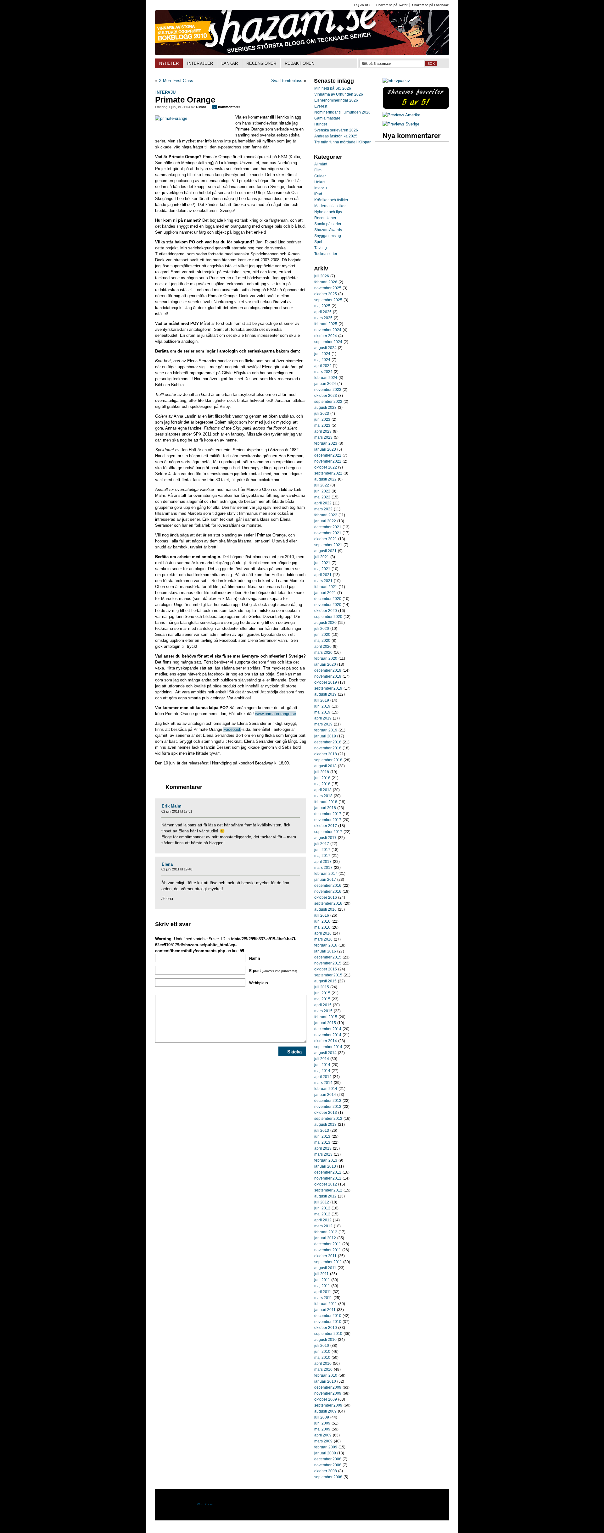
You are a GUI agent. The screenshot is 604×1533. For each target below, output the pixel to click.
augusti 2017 (325, 838)
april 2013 (323, 1148)
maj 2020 (322, 640)
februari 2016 (325, 945)
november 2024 (327, 330)
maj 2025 (322, 306)
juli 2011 (321, 1274)
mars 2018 (323, 796)
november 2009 (327, 1393)
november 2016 (327, 891)
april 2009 (323, 1435)
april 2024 (323, 366)
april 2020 (323, 646)
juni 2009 (322, 1423)
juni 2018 (322, 778)
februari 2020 (325, 658)
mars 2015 (323, 1011)
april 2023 (323, 431)
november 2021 (327, 533)
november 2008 (327, 1465)
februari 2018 (325, 802)
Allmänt (320, 164)
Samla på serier (327, 224)
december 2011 (327, 1244)
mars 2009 (323, 1441)
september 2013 (328, 1118)
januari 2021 (325, 593)
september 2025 (328, 300)
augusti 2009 (325, 1411)
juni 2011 (322, 1280)
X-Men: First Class (176, 80)
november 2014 (327, 1035)
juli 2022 (321, 485)
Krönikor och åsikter (331, 200)
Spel (318, 242)
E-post (273, 971)
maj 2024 (322, 360)
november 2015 (327, 963)
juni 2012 (322, 1208)
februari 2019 (325, 730)
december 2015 (327, 957)
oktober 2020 (325, 610)
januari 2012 (325, 1238)
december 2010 (327, 1316)
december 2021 (327, 527)
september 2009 (328, 1405)
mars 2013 (323, 1154)
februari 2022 (325, 515)
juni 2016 (322, 921)
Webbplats (258, 983)
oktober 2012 (325, 1184)
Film (318, 170)
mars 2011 (323, 1298)
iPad (318, 194)
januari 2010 (325, 1381)
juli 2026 (321, 276)
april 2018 (323, 790)
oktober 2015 (325, 969)
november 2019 (327, 676)
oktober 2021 (325, 539)
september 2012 (328, 1190)
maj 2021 (322, 569)
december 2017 (327, 814)
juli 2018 (321, 772)
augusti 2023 (325, 407)
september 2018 (328, 760)
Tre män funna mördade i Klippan (343, 142)
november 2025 (327, 288)
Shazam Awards (328, 230)
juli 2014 (321, 1059)
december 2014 (327, 1029)
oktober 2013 (325, 1112)
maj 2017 (322, 855)
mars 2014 (323, 1082)
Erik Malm (172, 806)
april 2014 (323, 1077)
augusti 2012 (325, 1196)
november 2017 (327, 820)
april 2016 (323, 933)
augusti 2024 (325, 348)
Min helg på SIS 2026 (332, 88)
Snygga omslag (327, 236)
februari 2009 (325, 1447)
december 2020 (327, 599)
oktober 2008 (325, 1471)
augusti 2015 (325, 981)
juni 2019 (322, 706)
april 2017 (323, 861)
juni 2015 (322, 993)
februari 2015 (325, 1017)
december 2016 (327, 885)
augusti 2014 (325, 1053)
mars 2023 (323, 437)
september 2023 (328, 401)
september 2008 (328, 1477)
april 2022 (323, 503)
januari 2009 (325, 1453)
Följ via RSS (363, 5)
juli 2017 (321, 843)
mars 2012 (323, 1226)
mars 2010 (323, 1369)
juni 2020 (322, 634)
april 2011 (322, 1292)
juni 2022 (322, 491)
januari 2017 (325, 879)
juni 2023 (322, 419)
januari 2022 (325, 521)
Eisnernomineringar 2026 (336, 100)
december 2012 (327, 1172)
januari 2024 (325, 383)
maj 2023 (322, 425)
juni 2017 (322, 849)
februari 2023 (325, 443)
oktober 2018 (325, 754)
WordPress (205, 1504)
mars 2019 (323, 724)
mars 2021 (323, 581)
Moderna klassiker (330, 206)
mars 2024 (323, 371)
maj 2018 (322, 784)
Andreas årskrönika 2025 (335, 136)
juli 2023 (321, 413)
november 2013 (327, 1106)
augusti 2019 (325, 694)
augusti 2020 (325, 622)
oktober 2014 (325, 1041)
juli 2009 (321, 1417)
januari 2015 (325, 1023)
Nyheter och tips (328, 212)
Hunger (320, 124)
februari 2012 (325, 1232)
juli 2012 (321, 1202)
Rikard (201, 107)
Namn (254, 958)
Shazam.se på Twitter (391, 5)
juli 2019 (321, 700)
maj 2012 (322, 1214)
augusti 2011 (325, 1268)
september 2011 (328, 1262)
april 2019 (323, 718)
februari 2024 (325, 377)
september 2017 (328, 832)
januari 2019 (325, 736)
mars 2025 (323, 318)
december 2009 (327, 1387)
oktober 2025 (325, 294)
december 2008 (327, 1459)
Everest (320, 106)
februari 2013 (325, 1160)
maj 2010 (322, 1357)
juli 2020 (321, 628)
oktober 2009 (325, 1399)
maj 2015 (322, 999)
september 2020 (328, 616)
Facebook (232, 729)
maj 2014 (322, 1071)
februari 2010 (325, 1375)
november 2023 (327, 389)
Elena (167, 864)
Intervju (165, 92)
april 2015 (323, 1005)
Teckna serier (325, 254)
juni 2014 (322, 1065)
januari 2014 (325, 1094)
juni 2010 (322, 1351)
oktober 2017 (325, 826)
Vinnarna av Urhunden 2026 (338, 94)
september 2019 (328, 688)
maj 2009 (322, 1429)
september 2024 (328, 342)
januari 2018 (325, 808)
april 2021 (323, 575)
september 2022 (328, 473)
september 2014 (328, 1047)
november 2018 (327, 748)
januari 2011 (325, 1310)
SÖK (431, 63)
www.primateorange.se (275, 713)
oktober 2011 (325, 1256)
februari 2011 (325, 1304)
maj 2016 (322, 927)
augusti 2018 (325, 766)
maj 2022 (322, 497)
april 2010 (323, 1363)
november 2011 (327, 1250)
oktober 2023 (325, 395)
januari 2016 (325, 951)
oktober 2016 (325, 897)
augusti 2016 (325, 909)
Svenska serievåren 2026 (336, 130)
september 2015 (328, 975)
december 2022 (327, 455)
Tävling (320, 248)
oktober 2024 (325, 336)
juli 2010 (321, 1345)
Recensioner (325, 218)
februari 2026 (325, 282)
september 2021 (328, 545)
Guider (320, 176)
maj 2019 (322, 712)
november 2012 (327, 1178)
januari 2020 (325, 664)
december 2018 (327, 742)
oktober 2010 (325, 1327)
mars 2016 (323, 939)
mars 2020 (323, 652)
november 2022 (327, 461)
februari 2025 (325, 324)
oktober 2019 (325, 682)
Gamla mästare (327, 118)
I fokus (319, 182)
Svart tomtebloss (286, 80)
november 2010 (327, 1321)
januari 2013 (325, 1166)
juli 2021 (321, 557)
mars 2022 (323, 509)
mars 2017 (323, 867)
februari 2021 (325, 587)
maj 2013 (322, 1142)
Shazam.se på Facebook (430, 5)
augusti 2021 (325, 551)
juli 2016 (321, 915)
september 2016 (328, 903)
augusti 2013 (325, 1124)
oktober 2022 (325, 467)
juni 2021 (322, 563)
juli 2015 (321, 987)
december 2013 (327, 1100)
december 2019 (327, 670)
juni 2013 (322, 1136)
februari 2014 (325, 1088)
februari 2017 (325, 873)
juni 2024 (322, 354)
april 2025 (323, 312)
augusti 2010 (325, 1339)
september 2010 (328, 1333)
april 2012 (323, 1220)
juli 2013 (321, 1130)
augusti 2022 (325, 479)
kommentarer (227, 107)
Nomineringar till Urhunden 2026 (342, 112)
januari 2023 (325, 449)
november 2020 (327, 605)
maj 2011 (322, 1286)
